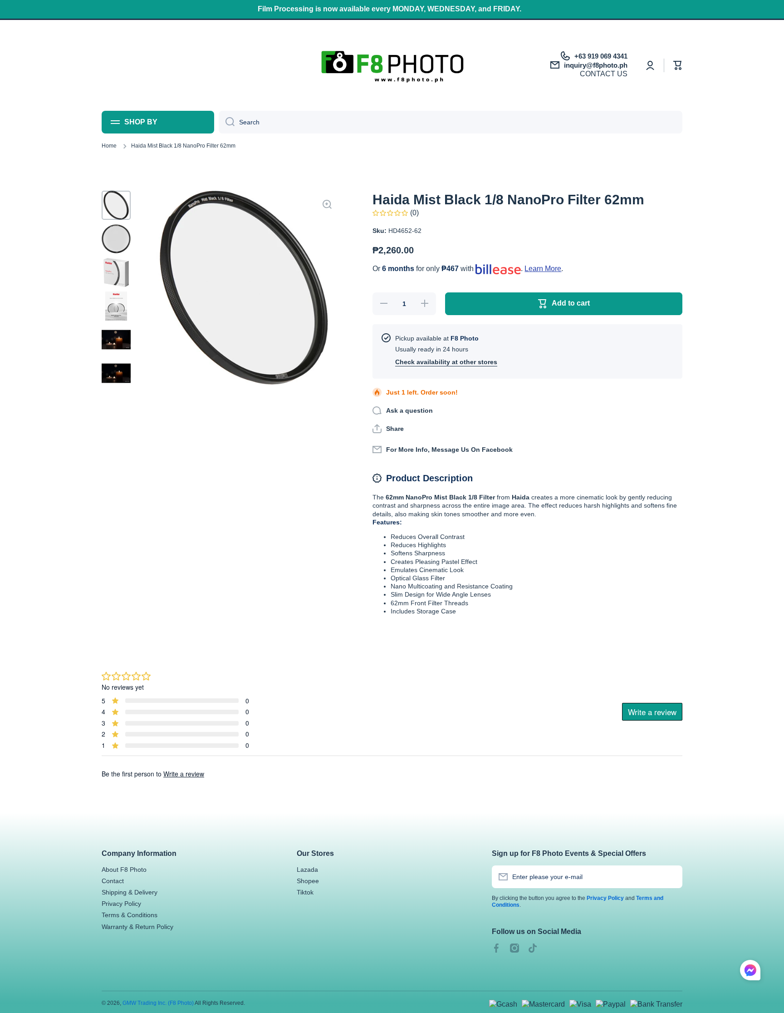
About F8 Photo (124, 869)
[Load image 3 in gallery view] (116, 272)
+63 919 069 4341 (600, 56)
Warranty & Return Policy (137, 926)
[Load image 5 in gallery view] (116, 339)
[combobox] (450, 122)
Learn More (542, 268)
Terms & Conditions (129, 915)
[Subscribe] (671, 876)
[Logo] (392, 65)
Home (109, 146)
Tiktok (305, 892)
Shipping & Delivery (129, 892)
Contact (113, 881)
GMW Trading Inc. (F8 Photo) (158, 1003)
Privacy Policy (121, 903)
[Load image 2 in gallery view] (116, 238)
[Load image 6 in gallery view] (116, 373)
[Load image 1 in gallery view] (116, 205)
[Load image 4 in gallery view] (116, 306)
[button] (677, 65)
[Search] (227, 122)
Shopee (308, 881)
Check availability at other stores (446, 362)
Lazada (307, 869)
